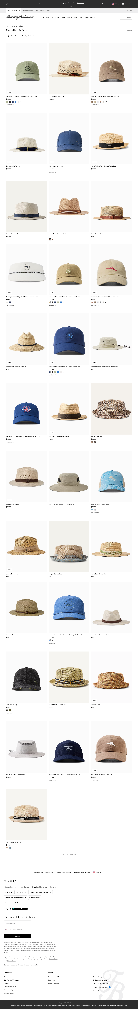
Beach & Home (90, 17)
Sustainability (8, 990)
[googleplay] (16, 908)
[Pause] (7, 4)
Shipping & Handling (39, 887)
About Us (7, 977)
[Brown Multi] (95, 442)
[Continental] (18, 102)
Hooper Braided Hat (55, 574)
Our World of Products (11, 980)
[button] (39, 3)
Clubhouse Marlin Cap (56, 166)
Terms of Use (53, 959)
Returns (53, 887)
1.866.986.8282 (91, 1005)
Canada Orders (34, 897)
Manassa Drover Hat (12, 635)
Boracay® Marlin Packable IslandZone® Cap (105, 96)
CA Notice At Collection (101, 983)
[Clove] (92, 102)
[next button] (45, 71)
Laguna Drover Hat (12, 574)
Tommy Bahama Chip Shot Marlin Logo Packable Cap (66, 635)
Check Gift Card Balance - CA (15, 897)
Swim (81, 17)
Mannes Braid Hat (97, 436)
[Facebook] (10, 908)
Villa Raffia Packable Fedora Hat (59, 436)
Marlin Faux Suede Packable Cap (102, 774)
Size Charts (9, 892)
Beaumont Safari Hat (13, 166)
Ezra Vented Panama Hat (57, 96)
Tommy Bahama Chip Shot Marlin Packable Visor (22, 297)
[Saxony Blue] (92, 510)
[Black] (10, 102)
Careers (6, 983)
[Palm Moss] (7, 102)
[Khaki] (95, 102)
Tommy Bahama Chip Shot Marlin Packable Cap (64, 774)
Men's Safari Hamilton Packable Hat (102, 635)
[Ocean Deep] (10, 302)
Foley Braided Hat (97, 234)
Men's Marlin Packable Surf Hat (16, 367)
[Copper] (52, 239)
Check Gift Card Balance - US (41, 892)
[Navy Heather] (10, 848)
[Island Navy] (13, 102)
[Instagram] (7, 908)
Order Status (24, 887)
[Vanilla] (7, 848)
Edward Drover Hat (12, 504)
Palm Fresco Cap (11, 705)
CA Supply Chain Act (100, 980)
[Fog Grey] (101, 102)
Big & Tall (69, 17)
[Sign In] (127, 11)
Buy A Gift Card (22, 892)
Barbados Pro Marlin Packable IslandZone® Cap (21, 96)
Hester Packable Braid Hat (57, 234)
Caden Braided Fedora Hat (57, 705)
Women (57, 17)
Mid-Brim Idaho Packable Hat (15, 774)
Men (63, 17)
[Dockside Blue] (50, 640)
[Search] (126, 17)
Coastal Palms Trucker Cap (100, 504)
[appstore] (24, 908)
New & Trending (48, 17)
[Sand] (50, 239)
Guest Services (10, 887)
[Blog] (10, 993)
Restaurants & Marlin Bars (56, 977)
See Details (80, 3)
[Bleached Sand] (103, 102)
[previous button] (8, 71)
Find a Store (52, 980)
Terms (6, 953)
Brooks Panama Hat (12, 234)
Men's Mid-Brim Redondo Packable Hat (61, 504)
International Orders (12, 903)
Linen (76, 17)
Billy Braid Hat (95, 705)
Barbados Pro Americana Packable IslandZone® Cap (23, 436)
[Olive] (10, 710)
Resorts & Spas (53, 983)
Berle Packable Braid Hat (14, 842)
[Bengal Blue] (16, 102)
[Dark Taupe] (50, 302)
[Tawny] (92, 442)
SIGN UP (17, 936)
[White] (98, 102)
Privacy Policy (50, 950)
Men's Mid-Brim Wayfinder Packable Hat (104, 367)
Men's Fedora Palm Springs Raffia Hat (103, 166)
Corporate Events (10, 987)
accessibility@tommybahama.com (117, 1005)
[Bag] (131, 11)
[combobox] (8, 929)
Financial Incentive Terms (32, 965)
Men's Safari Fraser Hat (98, 574)
